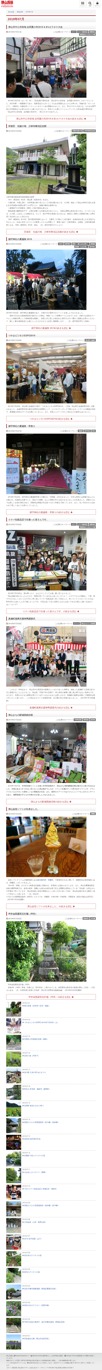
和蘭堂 (93, 814)
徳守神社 (92, 247)
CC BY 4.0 (75, 1363)
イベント (76, 623)
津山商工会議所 (90, 340)
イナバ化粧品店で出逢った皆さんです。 (28, 519)
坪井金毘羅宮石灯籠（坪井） (22, 913)
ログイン (97, 6)
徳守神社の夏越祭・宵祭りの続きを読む (50, 512)
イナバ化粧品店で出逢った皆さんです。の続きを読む (50, 611)
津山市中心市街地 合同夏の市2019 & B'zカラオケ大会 (35, 27)
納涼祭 (93, 720)
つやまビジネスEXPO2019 (21, 335)
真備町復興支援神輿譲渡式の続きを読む (50, 707)
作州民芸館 (78, 720)
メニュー (82, 6)
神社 (93, 431)
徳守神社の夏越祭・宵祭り (21, 426)
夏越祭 (93, 244)
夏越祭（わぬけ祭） (81, 247)
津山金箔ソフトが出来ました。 (24, 809)
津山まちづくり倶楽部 (88, 623)
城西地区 (67, 244)
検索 (90, 6)
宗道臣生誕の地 (77, 131)
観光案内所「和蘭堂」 (46, 880)
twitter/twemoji (33, 1363)
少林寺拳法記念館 (89, 131)
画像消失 (86, 918)
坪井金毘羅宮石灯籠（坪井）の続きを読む (50, 996)
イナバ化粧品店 (82, 32)
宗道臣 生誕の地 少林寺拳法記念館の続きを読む (50, 231)
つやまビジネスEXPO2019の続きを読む (50, 418)
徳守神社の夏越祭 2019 (20, 239)
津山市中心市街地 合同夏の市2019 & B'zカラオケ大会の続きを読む (50, 118)
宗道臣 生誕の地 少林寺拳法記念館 (27, 126)
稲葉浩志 (92, 32)
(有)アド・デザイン (39, 1367)
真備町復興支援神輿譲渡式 (21, 618)
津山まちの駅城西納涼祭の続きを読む (50, 801)
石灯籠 (93, 918)
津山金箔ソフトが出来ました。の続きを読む (50, 906)
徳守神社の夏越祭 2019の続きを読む (50, 328)
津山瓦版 (7, 4)
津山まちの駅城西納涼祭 (20, 715)
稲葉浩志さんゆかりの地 (87, 34)
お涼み (61, 244)
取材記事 (20, 12)
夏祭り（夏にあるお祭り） (80, 244)
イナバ (74, 32)
